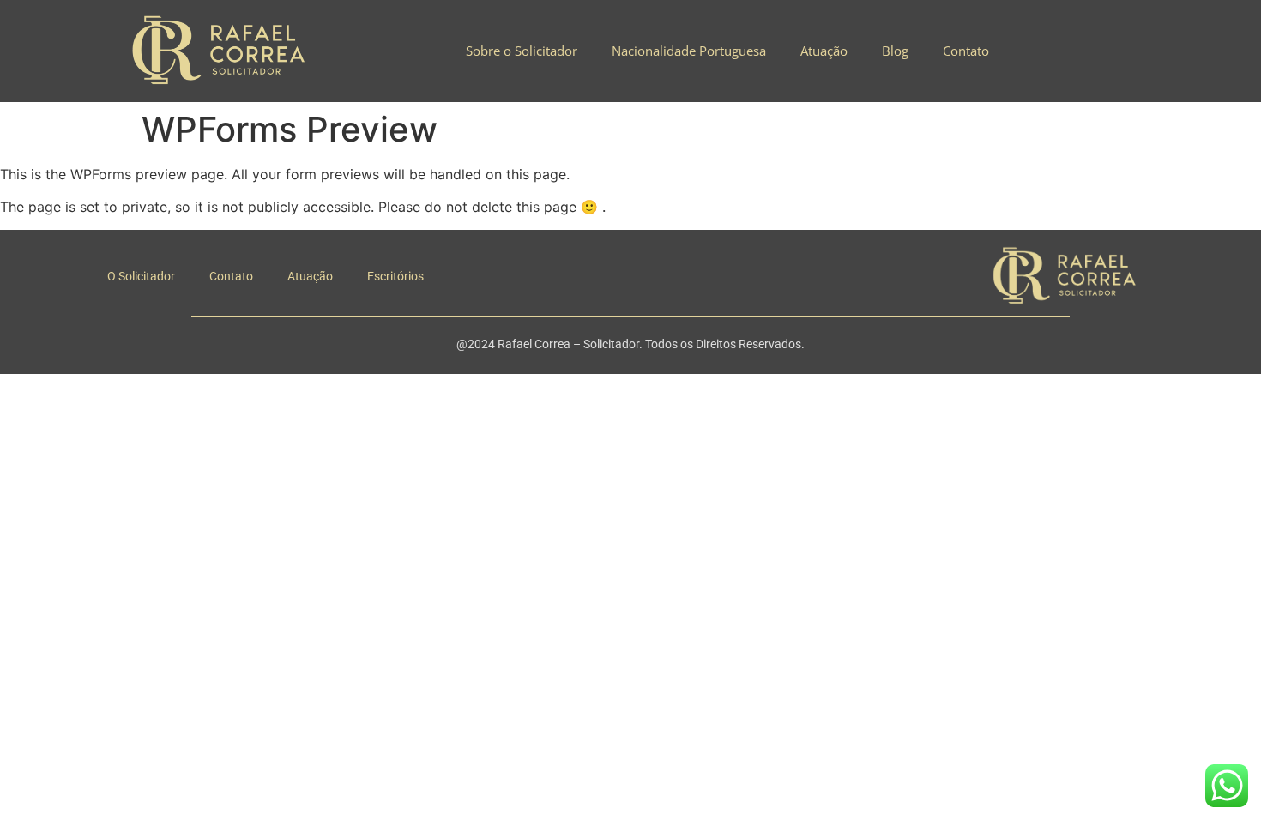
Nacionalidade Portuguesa (689, 50)
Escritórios (395, 276)
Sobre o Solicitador (521, 50)
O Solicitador (141, 276)
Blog (895, 50)
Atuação (824, 50)
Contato (966, 50)
